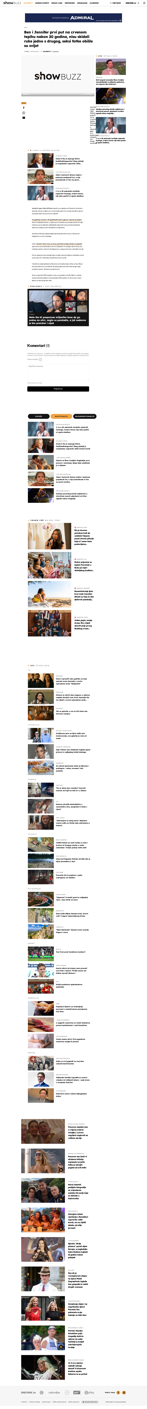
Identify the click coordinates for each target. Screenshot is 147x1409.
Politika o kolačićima (73, 1402)
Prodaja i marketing (34, 1402)
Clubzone (94, 3)
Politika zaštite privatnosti (59, 1402)
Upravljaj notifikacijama (91, 1402)
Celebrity (28, 3)
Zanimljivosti (42, 3)
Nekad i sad (56, 3)
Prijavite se (58, 389)
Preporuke (70, 3)
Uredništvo (24, 1402)
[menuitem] (144, 3)
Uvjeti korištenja (46, 1402)
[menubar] (144, 3)
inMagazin (82, 3)
